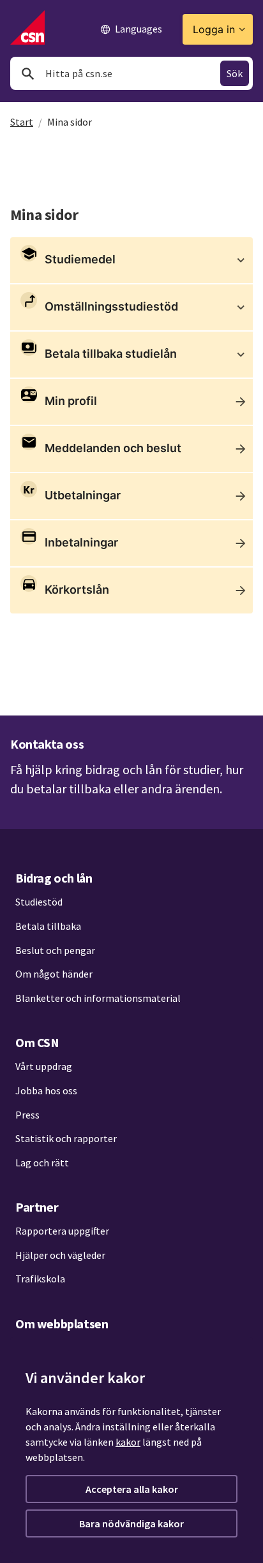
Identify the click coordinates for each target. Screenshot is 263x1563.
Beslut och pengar (55, 950)
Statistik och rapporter (66, 1138)
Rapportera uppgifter (62, 1230)
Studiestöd (39, 901)
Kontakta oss (47, 744)
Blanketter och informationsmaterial (98, 998)
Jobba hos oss (46, 1090)
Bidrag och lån (53, 878)
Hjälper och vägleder (60, 1255)
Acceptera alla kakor (132, 1489)
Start (21, 121)
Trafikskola (40, 1278)
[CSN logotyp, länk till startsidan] (27, 27)
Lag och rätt (42, 1162)
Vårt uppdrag (43, 1066)
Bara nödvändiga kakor (131, 1523)
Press (27, 1114)
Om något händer (54, 973)
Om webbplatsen (61, 1324)
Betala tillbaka (48, 926)
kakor (128, 1441)
